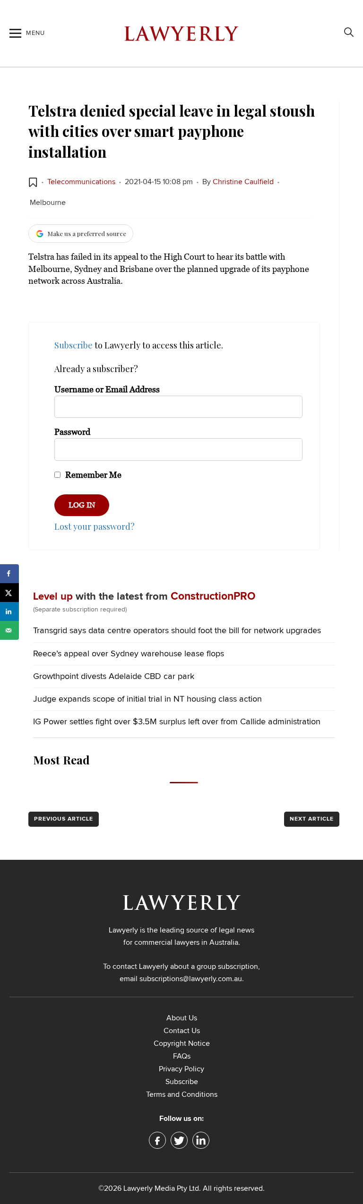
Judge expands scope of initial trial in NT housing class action (147, 699)
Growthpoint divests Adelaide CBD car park (113, 676)
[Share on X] (9, 592)
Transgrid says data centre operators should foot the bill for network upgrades (177, 631)
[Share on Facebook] (9, 573)
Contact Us (182, 1030)
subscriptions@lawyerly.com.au (190, 979)
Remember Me (92, 475)
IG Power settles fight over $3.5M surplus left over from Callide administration (176, 722)
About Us (181, 1018)
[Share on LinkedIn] (9, 611)
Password (72, 432)
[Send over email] (9, 630)
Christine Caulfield (243, 182)
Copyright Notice (182, 1043)
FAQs (181, 1056)
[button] (33, 182)
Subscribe (73, 345)
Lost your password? (94, 526)
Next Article (312, 819)
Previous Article (63, 819)
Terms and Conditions (181, 1094)
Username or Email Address (107, 389)
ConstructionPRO (213, 596)
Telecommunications (81, 182)
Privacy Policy (181, 1069)
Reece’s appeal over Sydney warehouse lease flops (128, 654)
